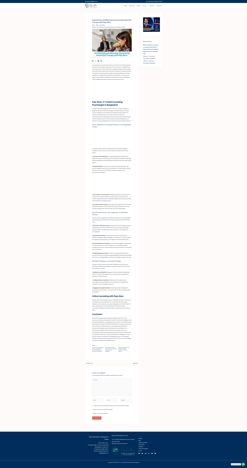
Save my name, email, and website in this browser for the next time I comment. (111, 406)
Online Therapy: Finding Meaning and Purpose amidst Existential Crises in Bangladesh (110, 349)
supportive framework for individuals (105, 199)
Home (125, 5)
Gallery (151, 5)
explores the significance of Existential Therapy (110, 77)
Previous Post (89, 363)
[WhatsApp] (148, 453)
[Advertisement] (112, 91)
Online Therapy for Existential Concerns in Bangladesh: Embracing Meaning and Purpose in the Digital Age (98, 349)
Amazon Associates (142, 443)
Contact (159, 5)
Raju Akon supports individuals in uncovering (109, 238)
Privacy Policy (141, 445)
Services (131, 5)
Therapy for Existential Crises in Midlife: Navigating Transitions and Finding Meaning (123, 349)
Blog (144, 5)
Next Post (136, 363)
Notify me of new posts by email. (100, 413)
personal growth (96, 232)
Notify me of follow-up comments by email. (103, 410)
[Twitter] (95, 61)
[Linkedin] (101, 61)
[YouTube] (155, 453)
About (139, 5)
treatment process (106, 326)
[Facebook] (92, 61)
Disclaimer (140, 447)
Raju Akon (94, 109)
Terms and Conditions (143, 449)
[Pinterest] (98, 61)
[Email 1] (145, 453)
